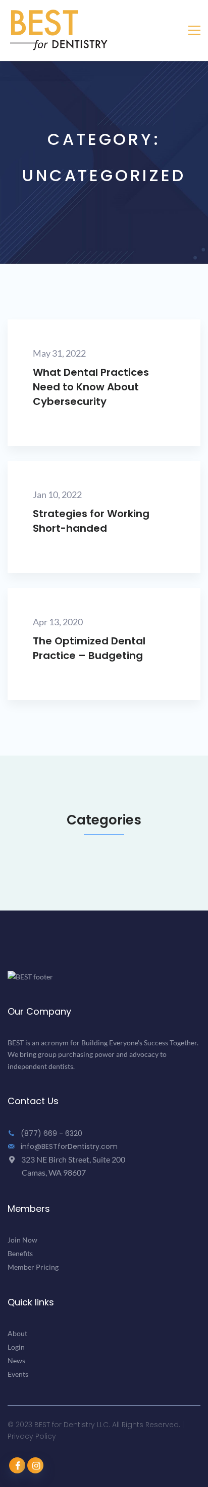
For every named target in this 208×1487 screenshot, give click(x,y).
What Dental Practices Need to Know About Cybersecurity (91, 386)
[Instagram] (35, 1465)
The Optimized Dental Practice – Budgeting (89, 648)
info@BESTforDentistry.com (68, 1146)
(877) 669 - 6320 (50, 1133)
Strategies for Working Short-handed (91, 521)
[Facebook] (17, 1465)
